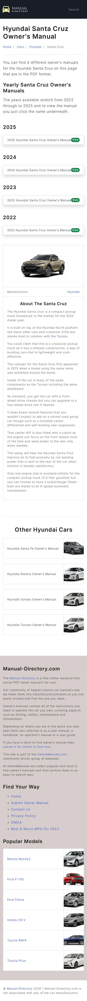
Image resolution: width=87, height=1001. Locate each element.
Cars (20, 46)
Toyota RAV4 (17, 940)
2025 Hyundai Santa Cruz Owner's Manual (43, 140)
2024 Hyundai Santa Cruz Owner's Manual (43, 170)
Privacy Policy (23, 816)
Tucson (62, 336)
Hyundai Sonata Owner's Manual (31, 599)
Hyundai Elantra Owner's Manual (31, 574)
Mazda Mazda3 (19, 859)
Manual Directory (22, 678)
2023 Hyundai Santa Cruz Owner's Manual (43, 200)
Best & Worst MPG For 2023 (35, 829)
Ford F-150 (15, 879)
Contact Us (21, 809)
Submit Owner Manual (30, 803)
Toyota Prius (16, 960)
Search (74, 9)
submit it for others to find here (27, 746)
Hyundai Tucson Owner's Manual (31, 624)
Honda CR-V (16, 920)
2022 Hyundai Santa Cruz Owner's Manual (43, 230)
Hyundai (35, 46)
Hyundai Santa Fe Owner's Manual (33, 548)
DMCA (16, 822)
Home (7, 46)
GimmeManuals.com (52, 754)
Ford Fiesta (15, 899)
